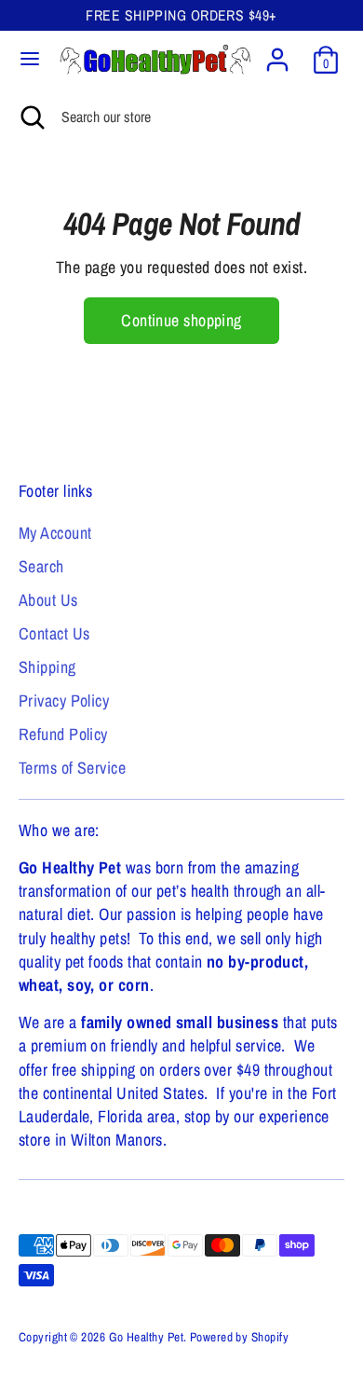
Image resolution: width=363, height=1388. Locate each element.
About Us (48, 600)
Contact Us (54, 633)
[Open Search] (30, 116)
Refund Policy (63, 734)
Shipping (47, 667)
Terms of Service (72, 767)
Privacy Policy (64, 700)
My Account (55, 532)
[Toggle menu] (29, 59)
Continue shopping (181, 320)
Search (41, 566)
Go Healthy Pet (146, 1336)
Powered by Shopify (239, 1336)
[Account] (277, 52)
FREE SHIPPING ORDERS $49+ (181, 15)
